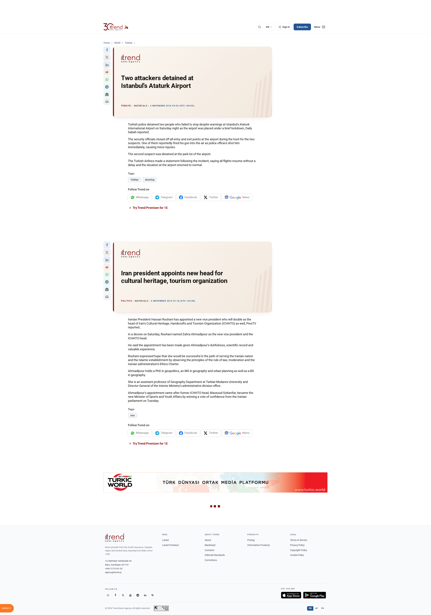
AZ (316, 608)
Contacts (209, 550)
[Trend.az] (116, 27)
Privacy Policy (297, 545)
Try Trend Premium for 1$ (150, 207)
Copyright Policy (298, 550)
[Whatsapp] (108, 595)
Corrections (211, 560)
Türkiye (134, 179)
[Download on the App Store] (291, 595)
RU (322, 608)
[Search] (259, 27)
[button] (107, 50)
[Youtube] (130, 595)
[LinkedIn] (145, 595)
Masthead (210, 545)
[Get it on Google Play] (314, 595)
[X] (123, 595)
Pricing (251, 540)
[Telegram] (138, 595)
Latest (165, 540)
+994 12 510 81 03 (113, 568)
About (208, 540)
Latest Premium (170, 545)
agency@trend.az (113, 572)
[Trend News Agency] (114, 537)
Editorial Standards (215, 555)
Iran (132, 415)
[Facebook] (115, 595)
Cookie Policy (297, 555)
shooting (149, 179)
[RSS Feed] (153, 595)
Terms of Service (298, 540)
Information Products (258, 545)
